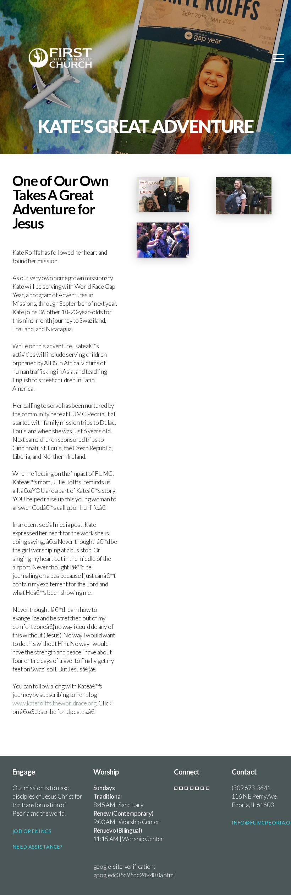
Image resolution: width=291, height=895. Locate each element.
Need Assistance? (37, 846)
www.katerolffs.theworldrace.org (54, 703)
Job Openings (32, 830)
